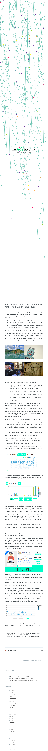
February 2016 (12, 694)
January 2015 (12, 711)
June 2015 (12, 707)
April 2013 (12, 736)
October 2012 (12, 746)
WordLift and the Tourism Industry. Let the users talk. (32, 660)
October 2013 (12, 729)
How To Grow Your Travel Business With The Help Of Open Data (23, 305)
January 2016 (12, 696)
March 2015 (12, 709)
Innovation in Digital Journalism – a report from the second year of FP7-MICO (23, 680)
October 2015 (12, 701)
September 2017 (13, 688)
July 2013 (12, 733)
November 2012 (13, 744)
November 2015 (13, 700)
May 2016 (12, 692)
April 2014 (12, 720)
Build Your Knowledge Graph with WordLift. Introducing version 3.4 (22, 678)
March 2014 (12, 722)
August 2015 (12, 705)
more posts (9, 652)
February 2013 (12, 740)
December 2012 (13, 742)
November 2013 (13, 727)
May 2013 (12, 735)
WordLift (34, 636)
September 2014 (13, 714)
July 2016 (12, 690)
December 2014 (13, 712)
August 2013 (12, 731)
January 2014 (12, 725)
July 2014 (12, 716)
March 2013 (12, 738)
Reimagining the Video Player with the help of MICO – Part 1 (21, 676)
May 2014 (12, 718)
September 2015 (13, 703)
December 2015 (13, 698)
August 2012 (12, 749)
